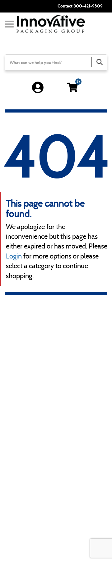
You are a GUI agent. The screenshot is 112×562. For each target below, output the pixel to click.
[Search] (99, 62)
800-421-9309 (88, 6)
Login (14, 256)
